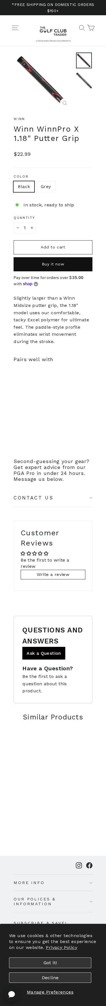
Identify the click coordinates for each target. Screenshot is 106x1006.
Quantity (24, 218)
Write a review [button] (53, 574)
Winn (19, 119)
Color (21, 176)
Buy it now (53, 264)
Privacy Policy (61, 947)
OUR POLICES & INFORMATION (35, 901)
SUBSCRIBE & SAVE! (40, 923)
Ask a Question (44, 653)
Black (24, 186)
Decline (50, 977)
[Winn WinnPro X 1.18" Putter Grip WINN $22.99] (27, 397)
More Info (29, 882)
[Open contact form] (11, 994)
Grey (46, 186)
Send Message (53, 957)
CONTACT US (33, 498)
